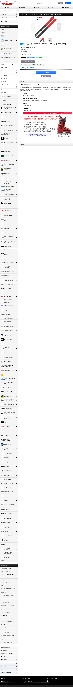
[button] (33, 27)
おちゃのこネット (34, 685)
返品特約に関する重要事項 (28, 67)
